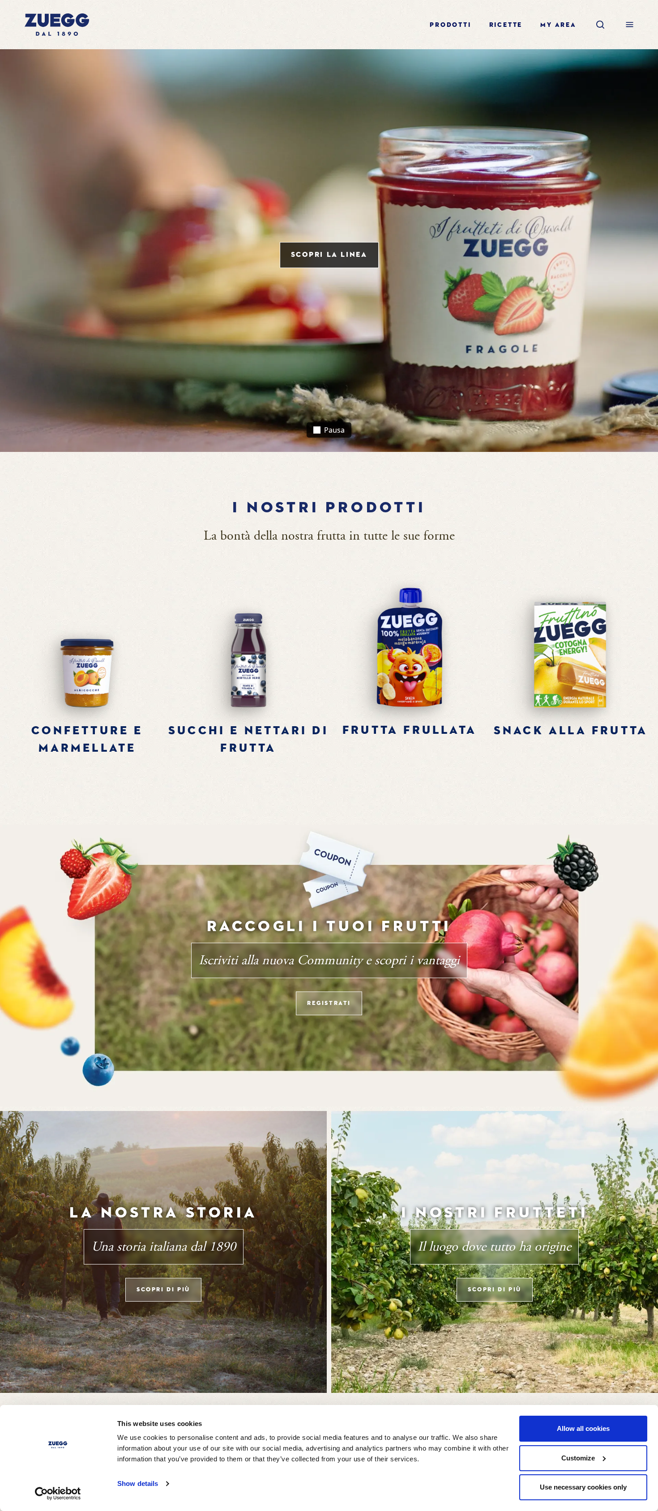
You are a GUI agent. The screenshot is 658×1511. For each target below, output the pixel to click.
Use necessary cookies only (583, 1487)
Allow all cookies (583, 1428)
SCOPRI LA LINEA (329, 255)
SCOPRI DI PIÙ (163, 1290)
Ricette (506, 25)
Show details (137, 1483)
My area (558, 25)
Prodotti (450, 25)
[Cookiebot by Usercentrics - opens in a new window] (58, 1493)
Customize (578, 1458)
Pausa (333, 430)
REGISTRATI (329, 1003)
